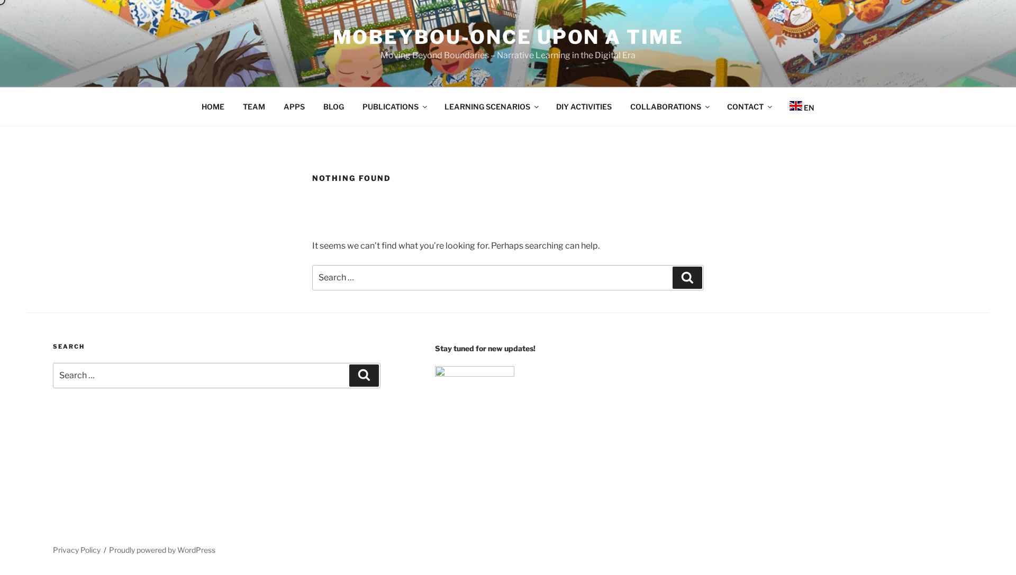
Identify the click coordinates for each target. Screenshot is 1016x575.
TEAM (254, 106)
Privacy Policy (77, 549)
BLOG (333, 106)
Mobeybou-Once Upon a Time (508, 37)
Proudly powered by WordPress (162, 549)
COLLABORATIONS (665, 106)
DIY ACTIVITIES (584, 106)
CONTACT (745, 106)
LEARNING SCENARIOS (487, 106)
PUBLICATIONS (390, 106)
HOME (213, 106)
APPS (294, 106)
